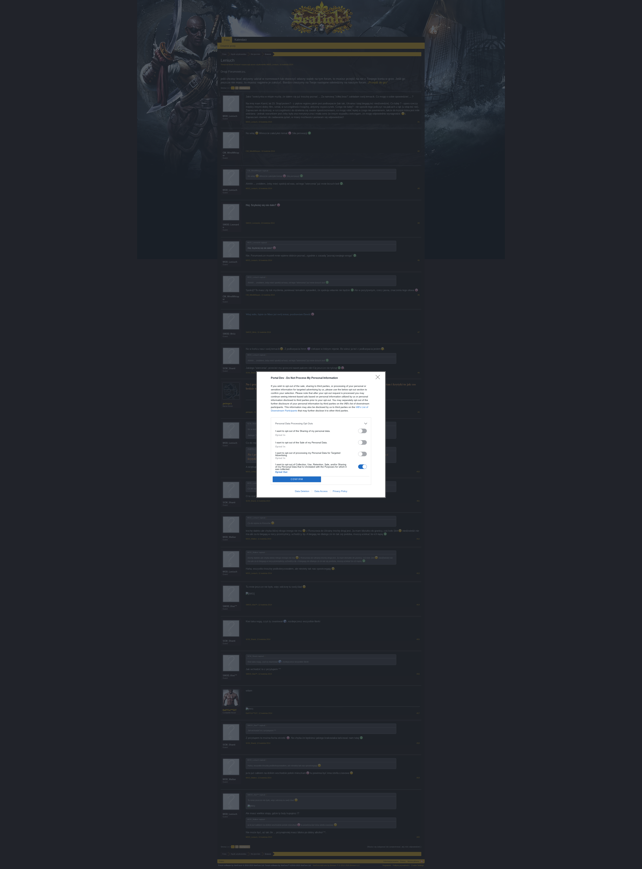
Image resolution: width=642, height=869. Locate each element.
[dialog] (321, 435)
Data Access (321, 491)
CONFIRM (297, 479)
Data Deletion (302, 491)
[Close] (379, 378)
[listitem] (321, 423)
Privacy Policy (340, 491)
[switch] (362, 431)
